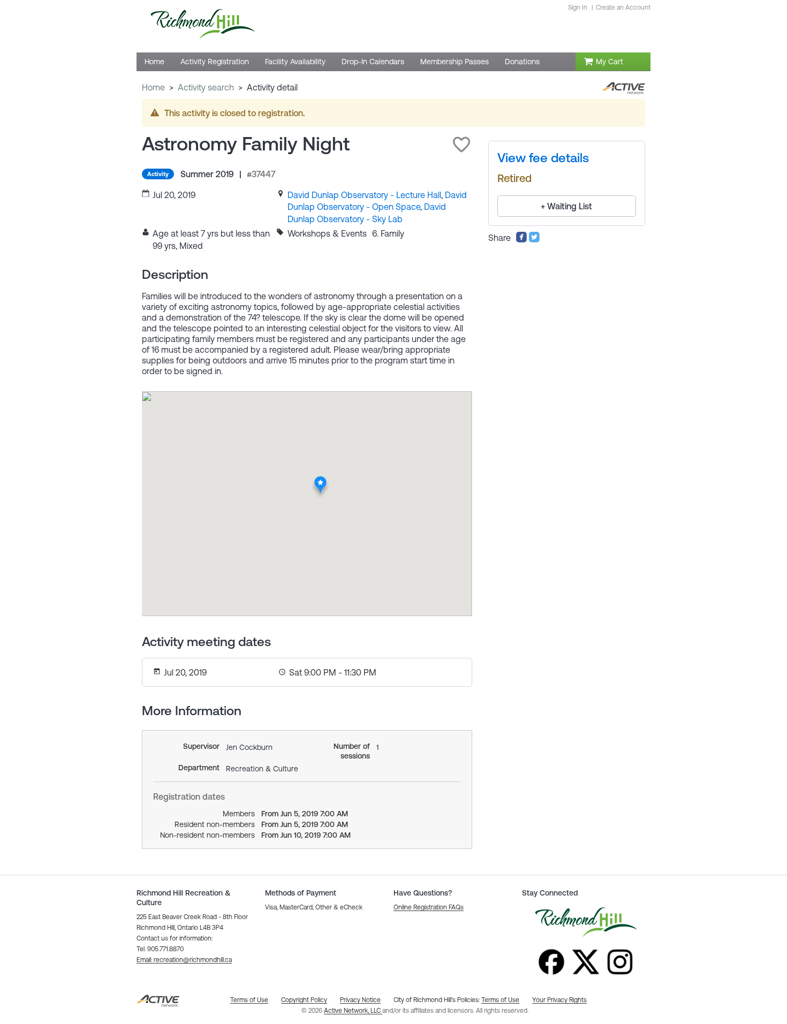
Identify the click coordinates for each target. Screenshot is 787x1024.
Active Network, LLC (353, 1010)
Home (153, 87)
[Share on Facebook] (521, 240)
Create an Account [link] (623, 7)
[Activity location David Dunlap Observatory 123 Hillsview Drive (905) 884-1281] (320, 479)
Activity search (206, 87)
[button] (461, 144)
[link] (364, 195)
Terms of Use (500, 1000)
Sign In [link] (577, 7)
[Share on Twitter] (534, 240)
